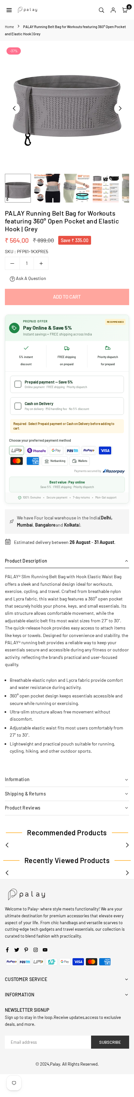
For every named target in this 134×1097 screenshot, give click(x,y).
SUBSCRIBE (110, 1042)
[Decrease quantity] (12, 263)
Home (9, 27)
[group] (67, 98)
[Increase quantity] (41, 263)
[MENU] (9, 10)
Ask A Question (30, 278)
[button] (120, 108)
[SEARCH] (101, 10)
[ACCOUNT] (113, 10)
